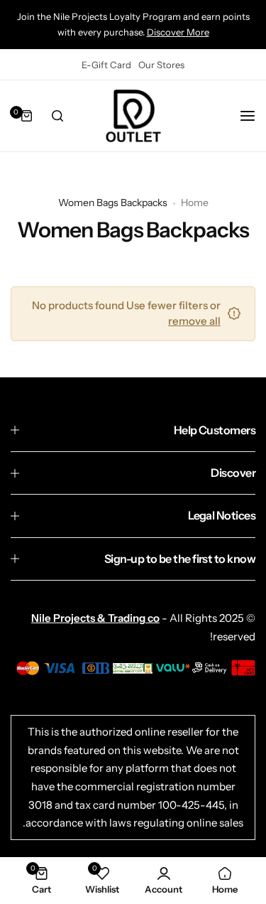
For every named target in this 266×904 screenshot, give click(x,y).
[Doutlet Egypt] (133, 116)
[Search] (57, 115)
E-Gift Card (106, 64)
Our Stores (161, 64)
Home (195, 202)
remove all (194, 321)
